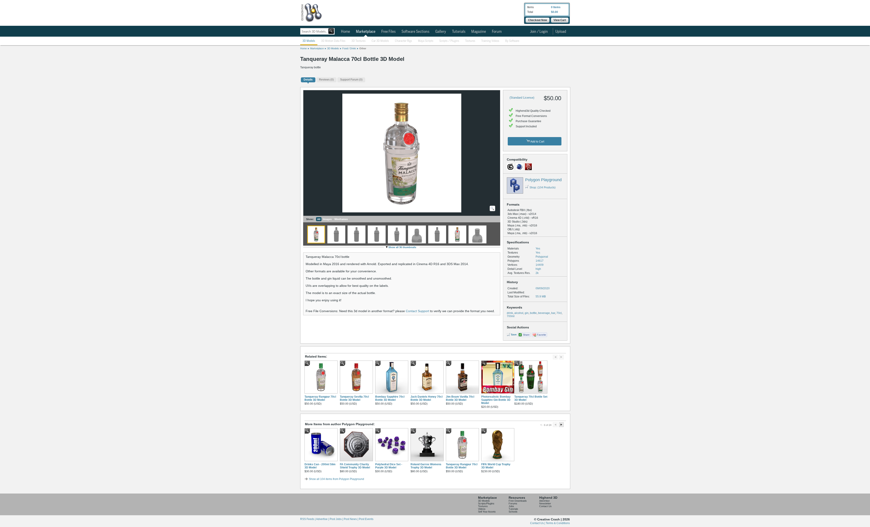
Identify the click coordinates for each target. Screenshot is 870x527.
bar (553, 313)
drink (510, 313)
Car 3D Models (380, 41)
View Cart (559, 20)
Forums (513, 503)
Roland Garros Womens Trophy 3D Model (426, 466)
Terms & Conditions (558, 523)
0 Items (556, 7)
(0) (326, 79)
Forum (497, 31)
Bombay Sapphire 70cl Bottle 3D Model (389, 398)
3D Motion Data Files (333, 41)
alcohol (518, 313)
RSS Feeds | (308, 519)
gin (527, 313)
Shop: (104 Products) (542, 187)
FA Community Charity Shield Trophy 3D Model (355, 466)
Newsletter (545, 503)
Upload (560, 31)
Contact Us (545, 506)
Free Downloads (518, 500)
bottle (533, 313)
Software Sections (415, 31)
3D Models (308, 41)
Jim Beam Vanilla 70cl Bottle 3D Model (460, 398)
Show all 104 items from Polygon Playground (336, 479)
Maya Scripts (425, 41)
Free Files (388, 31)
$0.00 (554, 12)
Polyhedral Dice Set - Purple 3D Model (388, 466)
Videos (482, 509)
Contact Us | (538, 523)
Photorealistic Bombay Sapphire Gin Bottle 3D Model (496, 400)
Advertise (544, 500)
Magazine (478, 31)
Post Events (366, 519)
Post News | (351, 519)
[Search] (331, 31)
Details (308, 79)
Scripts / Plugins (449, 41)
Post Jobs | (337, 519)
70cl (559, 313)
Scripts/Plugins (486, 503)
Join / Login (539, 31)
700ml (511, 316)
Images (327, 219)
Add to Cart (537, 141)
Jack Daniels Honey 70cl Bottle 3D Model (426, 398)
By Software (512, 41)
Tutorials (458, 31)
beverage (544, 313)
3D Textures (358, 41)
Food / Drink (349, 48)
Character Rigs (403, 41)
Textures (470, 41)
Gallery (440, 31)
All (318, 219)
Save (514, 334)
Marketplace (365, 31)
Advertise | (323, 519)
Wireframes (341, 219)
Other (362, 48)
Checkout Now (537, 20)
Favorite (541, 334)
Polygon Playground (543, 180)
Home (345, 31)
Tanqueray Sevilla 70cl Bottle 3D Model (354, 398)
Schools (513, 511)
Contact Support (417, 311)
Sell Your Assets (487, 511)
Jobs (511, 506)
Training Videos (490, 41)
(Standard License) (522, 97)
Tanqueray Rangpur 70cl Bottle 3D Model (320, 398)
